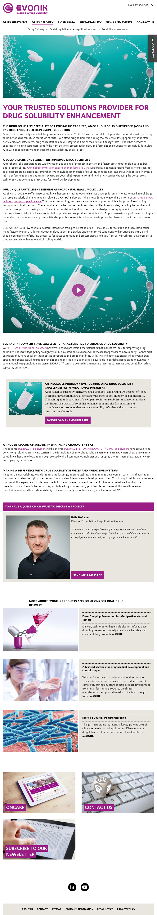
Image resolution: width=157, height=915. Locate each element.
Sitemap (56, 909)
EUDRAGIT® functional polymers (27, 347)
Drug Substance (15, 22)
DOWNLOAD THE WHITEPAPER (68, 420)
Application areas (86, 29)
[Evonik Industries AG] (25, 8)
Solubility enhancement (115, 29)
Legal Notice (105, 909)
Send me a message (87, 575)
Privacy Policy (126, 909)
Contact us (145, 22)
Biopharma (66, 22)
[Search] (152, 5)
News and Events (119, 22)
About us (27, 909)
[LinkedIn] (72, 887)
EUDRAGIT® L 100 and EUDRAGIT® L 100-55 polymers (96, 448)
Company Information (79, 909)
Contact (42, 909)
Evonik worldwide (138, 4)
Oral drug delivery (60, 29)
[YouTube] (85, 887)
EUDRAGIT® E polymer (31, 448)
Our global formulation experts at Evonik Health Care (58, 167)
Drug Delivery (42, 22)
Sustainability (90, 22)
